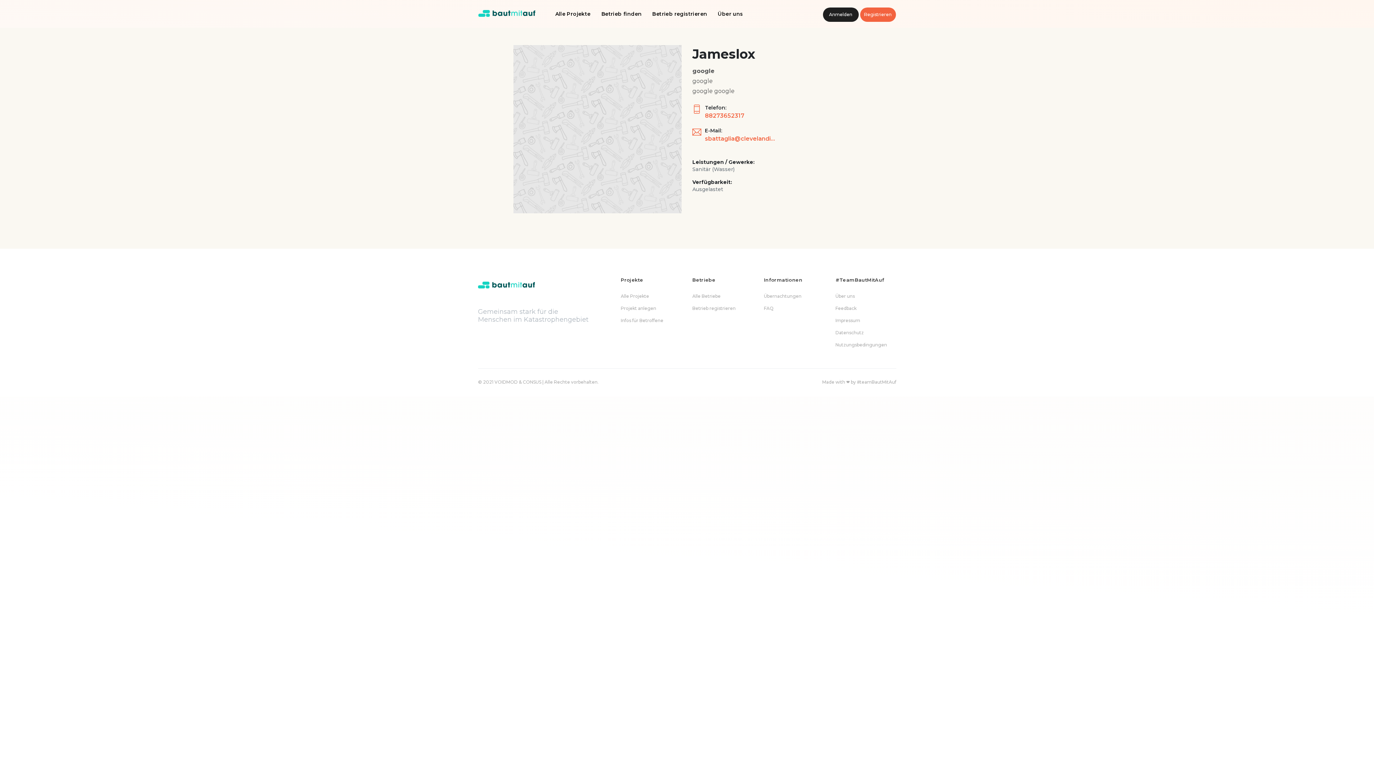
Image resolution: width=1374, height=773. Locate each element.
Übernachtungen (783, 296)
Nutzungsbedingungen (861, 344)
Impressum (847, 320)
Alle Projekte (573, 14)
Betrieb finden (621, 14)
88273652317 (724, 115)
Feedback (846, 308)
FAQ (769, 308)
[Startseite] (507, 14)
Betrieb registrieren (679, 14)
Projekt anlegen (638, 308)
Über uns (730, 14)
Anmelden (840, 14)
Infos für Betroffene (642, 320)
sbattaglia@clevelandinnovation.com (740, 138)
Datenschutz (849, 332)
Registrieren (878, 14)
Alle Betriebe (706, 296)
